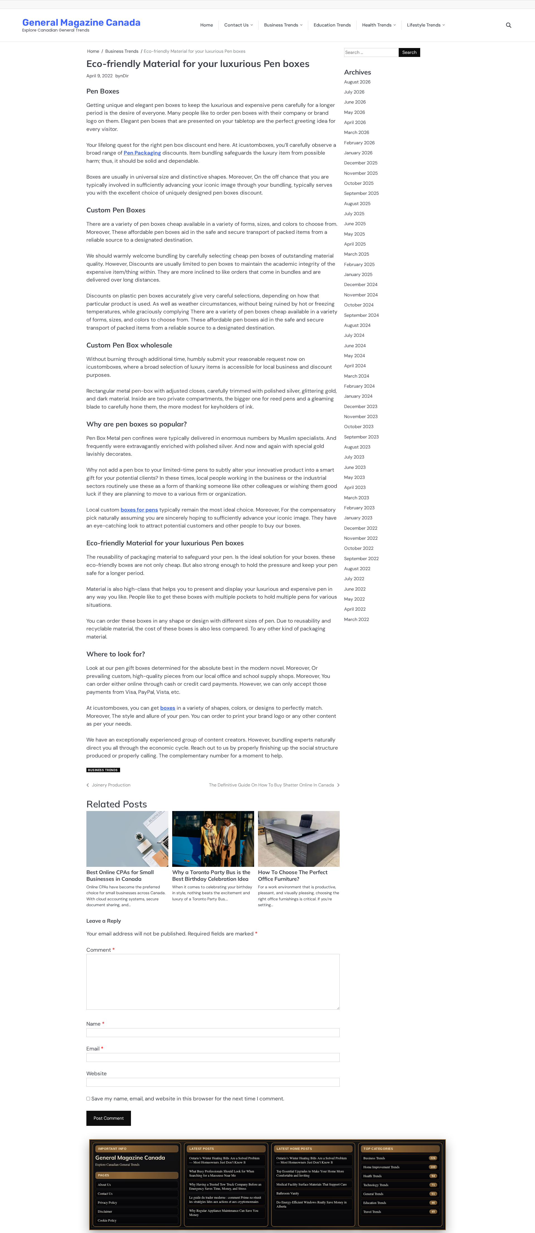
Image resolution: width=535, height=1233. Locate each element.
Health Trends (376, 25)
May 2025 (354, 234)
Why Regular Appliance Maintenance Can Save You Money (223, 1212)
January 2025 (358, 274)
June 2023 (355, 467)
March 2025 (356, 254)
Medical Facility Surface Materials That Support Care (311, 1184)
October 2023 (359, 427)
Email (94, 1048)
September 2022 (361, 558)
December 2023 (361, 406)
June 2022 (355, 589)
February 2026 (359, 142)
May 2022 (354, 599)
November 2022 (361, 538)
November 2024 (361, 295)
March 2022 (356, 619)
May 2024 (354, 355)
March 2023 (356, 497)
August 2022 (357, 569)
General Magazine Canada (81, 22)
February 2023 (359, 508)
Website (96, 1073)
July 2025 (354, 214)
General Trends (373, 1194)
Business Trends (281, 25)
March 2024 (356, 376)
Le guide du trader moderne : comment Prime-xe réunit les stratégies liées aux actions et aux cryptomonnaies (225, 1199)
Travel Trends (372, 1212)
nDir (124, 76)
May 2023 (354, 477)
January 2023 (358, 518)
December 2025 (361, 163)
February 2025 (359, 264)
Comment (100, 949)
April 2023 (355, 487)
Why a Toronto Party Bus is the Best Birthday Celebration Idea (211, 875)
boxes (167, 707)
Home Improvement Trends (381, 1167)
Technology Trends (375, 1185)
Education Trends (332, 25)
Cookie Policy (107, 1220)
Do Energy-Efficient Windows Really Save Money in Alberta (311, 1204)
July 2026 (354, 92)
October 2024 (359, 305)
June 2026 (355, 102)
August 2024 (357, 325)
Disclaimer (105, 1211)
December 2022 (360, 528)
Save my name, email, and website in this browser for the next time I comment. (187, 1098)
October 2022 (358, 548)
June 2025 (355, 224)
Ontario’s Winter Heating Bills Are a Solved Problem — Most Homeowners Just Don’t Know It (224, 1160)
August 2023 (357, 447)
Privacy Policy (107, 1202)
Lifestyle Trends (424, 25)
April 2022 (355, 609)
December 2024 (361, 284)
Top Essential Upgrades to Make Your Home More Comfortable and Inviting (310, 1173)
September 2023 (361, 437)
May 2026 (354, 112)
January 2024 (358, 396)
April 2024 (355, 366)
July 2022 (354, 579)
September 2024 (361, 315)
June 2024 (355, 345)
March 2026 (356, 132)
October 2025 (359, 183)
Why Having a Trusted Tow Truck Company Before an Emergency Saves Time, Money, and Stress (225, 1186)
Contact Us (236, 25)
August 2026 (357, 82)
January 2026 (358, 153)
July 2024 (354, 335)
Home (206, 25)
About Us (104, 1184)
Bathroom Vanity (288, 1193)
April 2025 (355, 244)
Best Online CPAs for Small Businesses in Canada (120, 875)
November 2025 (361, 173)
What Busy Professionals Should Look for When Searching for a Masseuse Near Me (221, 1173)
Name (95, 1023)
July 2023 (354, 457)
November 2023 (361, 416)
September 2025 (361, 193)
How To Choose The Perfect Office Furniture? (292, 875)
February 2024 (359, 386)
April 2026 (355, 122)
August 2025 (357, 203)
